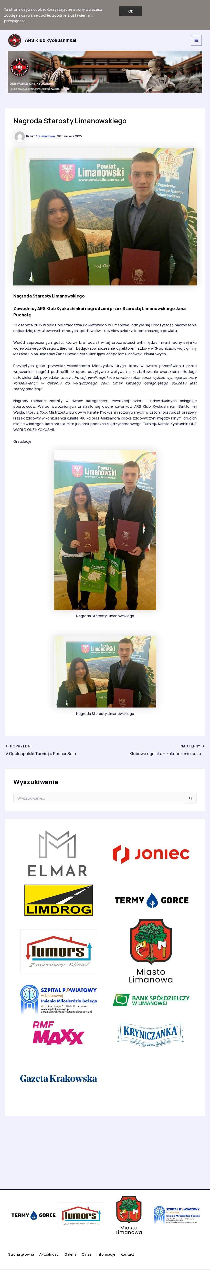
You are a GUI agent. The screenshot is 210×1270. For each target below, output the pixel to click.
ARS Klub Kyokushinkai (50, 40)
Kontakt (127, 1254)
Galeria (71, 1254)
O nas (87, 1254)
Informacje (106, 1254)
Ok (130, 11)
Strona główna (21, 1254)
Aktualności (49, 1254)
